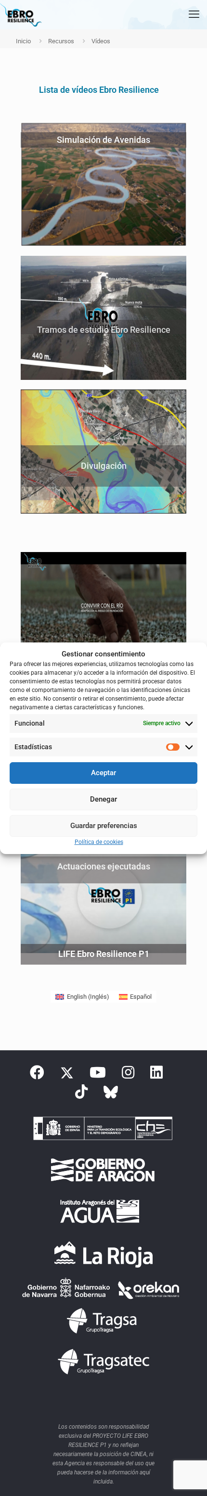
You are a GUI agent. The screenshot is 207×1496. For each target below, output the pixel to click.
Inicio (23, 41)
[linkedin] (156, 1075)
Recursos (61, 41)
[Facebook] (37, 1075)
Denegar (103, 799)
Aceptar (103, 772)
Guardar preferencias (103, 825)
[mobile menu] (194, 14)
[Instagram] (128, 1075)
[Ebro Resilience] (21, 14)
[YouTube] (98, 1075)
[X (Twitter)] (67, 1075)
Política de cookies (99, 842)
